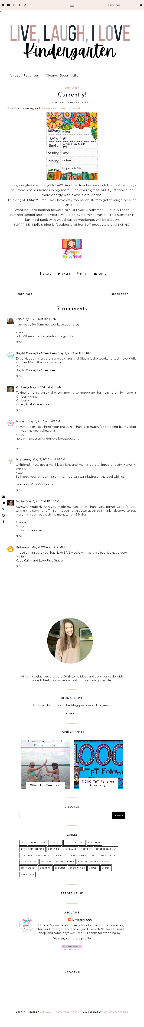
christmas (94, 843)
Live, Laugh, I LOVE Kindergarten (60, 1012)
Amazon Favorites (24, 75)
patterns (46, 862)
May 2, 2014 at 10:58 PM (40, 319)
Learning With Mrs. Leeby (34, 484)
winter (106, 868)
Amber (21, 421)
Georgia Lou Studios (115, 1012)
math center (108, 855)
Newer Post (24, 294)
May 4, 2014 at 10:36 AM (42, 501)
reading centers (88, 862)
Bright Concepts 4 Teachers (36, 353)
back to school (74, 843)
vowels (93, 868)
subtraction (77, 868)
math (94, 855)
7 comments (83, 102)
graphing (26, 855)
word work (27, 874)
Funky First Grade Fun (32, 404)
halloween (43, 855)
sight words (28, 868)
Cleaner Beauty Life (62, 75)
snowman (45, 868)
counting (53, 849)
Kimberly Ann (82, 920)
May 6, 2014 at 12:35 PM (48, 547)
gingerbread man (106, 849)
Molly (20, 501)
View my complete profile (72, 938)
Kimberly (22, 387)
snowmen (60, 868)
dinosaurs (69, 849)
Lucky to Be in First (30, 530)
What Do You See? (45, 785)
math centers (29, 862)
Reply (19, 342)
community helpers (32, 849)
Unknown (23, 547)
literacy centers (77, 855)
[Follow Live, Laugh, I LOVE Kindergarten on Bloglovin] (71, 948)
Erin (19, 319)
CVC (23, 843)
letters (58, 855)
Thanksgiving (37, 843)
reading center (64, 862)
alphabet (55, 843)
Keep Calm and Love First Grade (39, 560)
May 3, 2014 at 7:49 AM (44, 421)
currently (72, 88)
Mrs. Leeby (23, 459)
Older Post (119, 294)
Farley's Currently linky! (61, 108)
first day (86, 849)
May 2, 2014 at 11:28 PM (74, 353)
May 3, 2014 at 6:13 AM (46, 387)
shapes (106, 862)
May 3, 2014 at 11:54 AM (48, 459)
